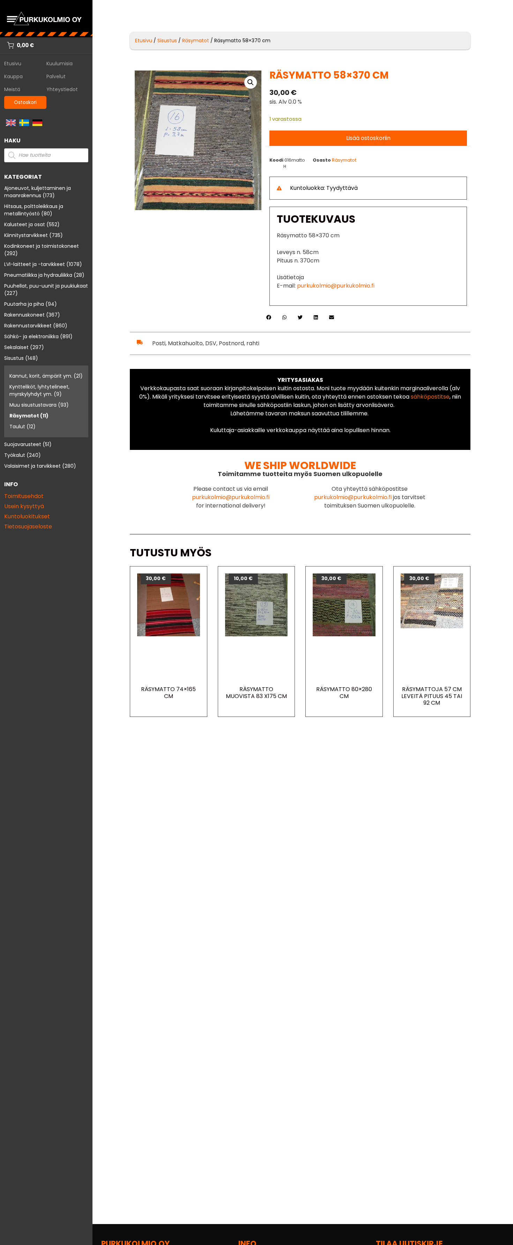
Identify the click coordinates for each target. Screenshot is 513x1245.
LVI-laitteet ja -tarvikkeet (34, 264)
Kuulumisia (59, 63)
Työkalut (14, 455)
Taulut (17, 426)
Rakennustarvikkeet (28, 325)
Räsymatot (24, 415)
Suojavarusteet (22, 444)
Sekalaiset (16, 347)
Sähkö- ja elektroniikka (31, 336)
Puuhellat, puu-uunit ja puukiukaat (46, 285)
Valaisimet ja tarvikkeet (32, 465)
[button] (250, 82)
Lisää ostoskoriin (368, 138)
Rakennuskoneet (24, 314)
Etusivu (12, 63)
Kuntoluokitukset (27, 516)
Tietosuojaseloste (28, 527)
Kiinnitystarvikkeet (26, 235)
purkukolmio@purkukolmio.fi (335, 286)
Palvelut (56, 76)
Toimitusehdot (24, 496)
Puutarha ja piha (24, 304)
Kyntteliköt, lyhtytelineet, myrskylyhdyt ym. (39, 390)
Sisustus (14, 358)
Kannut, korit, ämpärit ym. (40, 375)
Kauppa (13, 76)
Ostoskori (25, 102)
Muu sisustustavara (33, 404)
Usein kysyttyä (24, 506)
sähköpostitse (430, 397)
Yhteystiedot (62, 89)
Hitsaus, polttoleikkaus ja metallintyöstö (33, 210)
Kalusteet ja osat (24, 224)
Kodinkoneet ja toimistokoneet (41, 246)
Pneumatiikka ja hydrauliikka (38, 275)
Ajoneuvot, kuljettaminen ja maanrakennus (37, 192)
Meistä (12, 89)
